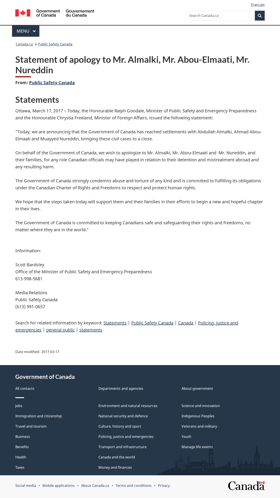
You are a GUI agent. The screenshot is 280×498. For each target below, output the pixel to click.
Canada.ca (24, 44)
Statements (115, 323)
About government (197, 388)
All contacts (24, 388)
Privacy (164, 485)
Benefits (22, 446)
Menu (24, 31)
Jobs (18, 405)
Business (22, 436)
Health (20, 457)
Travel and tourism (31, 426)
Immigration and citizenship (38, 416)
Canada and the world (116, 457)
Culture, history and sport (119, 426)
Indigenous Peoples (198, 416)
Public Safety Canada (55, 44)
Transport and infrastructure (122, 446)
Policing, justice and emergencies (126, 436)
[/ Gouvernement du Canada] (54, 13)
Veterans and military (199, 426)
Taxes (19, 467)
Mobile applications (58, 485)
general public (60, 330)
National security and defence (123, 416)
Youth (186, 436)
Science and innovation (201, 405)
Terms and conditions (134, 485)
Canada (185, 323)
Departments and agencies (120, 388)
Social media (25, 485)
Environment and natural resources (128, 405)
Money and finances (115, 467)
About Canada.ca (95, 485)
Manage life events (197, 446)
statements (90, 330)
